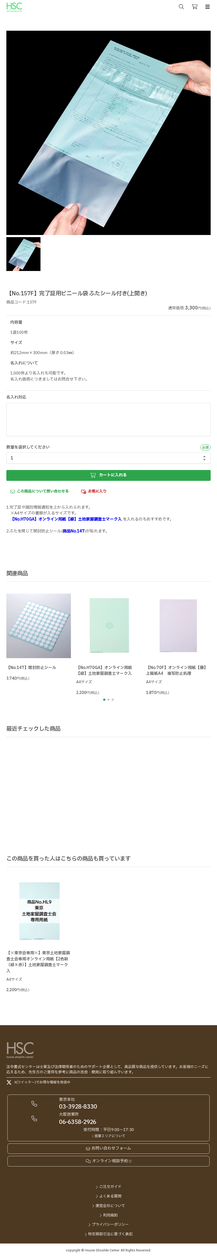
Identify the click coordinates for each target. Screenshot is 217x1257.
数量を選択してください (28, 447)
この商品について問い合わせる (43, 491)
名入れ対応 (16, 397)
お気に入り (97, 491)
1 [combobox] (12, 458)
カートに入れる (113, 475)
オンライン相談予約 (110, 1161)
